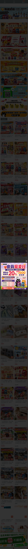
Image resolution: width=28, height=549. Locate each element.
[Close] (26, 261)
